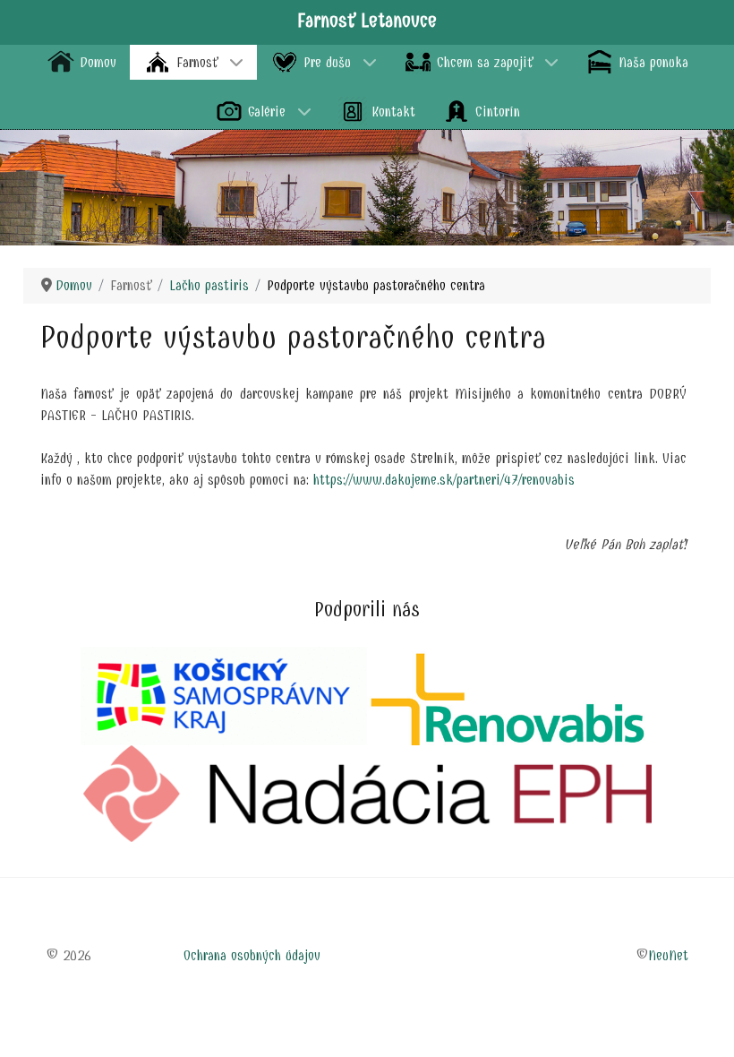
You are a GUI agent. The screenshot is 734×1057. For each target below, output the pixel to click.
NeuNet (668, 955)
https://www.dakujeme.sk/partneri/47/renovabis (444, 479)
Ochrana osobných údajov (252, 955)
